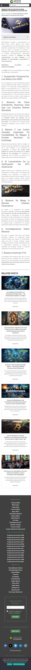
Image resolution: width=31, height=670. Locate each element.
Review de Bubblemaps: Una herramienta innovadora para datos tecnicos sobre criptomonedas (15, 401)
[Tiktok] (25, 645)
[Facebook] (5, 645)
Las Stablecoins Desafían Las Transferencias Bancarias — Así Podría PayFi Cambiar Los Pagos (16, 293)
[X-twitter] (10, 645)
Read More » (15, 306)
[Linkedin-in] (20, 645)
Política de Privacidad (12, 656)
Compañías (9, 13)
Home (3, 13)
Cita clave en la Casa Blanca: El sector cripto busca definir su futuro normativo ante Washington (15, 472)
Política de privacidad (19, 664)
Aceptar (10, 664)
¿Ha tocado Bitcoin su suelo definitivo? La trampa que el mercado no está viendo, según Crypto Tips (15, 437)
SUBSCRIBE (15, 616)
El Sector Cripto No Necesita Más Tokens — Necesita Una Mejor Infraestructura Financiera (15, 366)
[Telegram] (15, 645)
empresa (19, 55)
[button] (1, 5)
